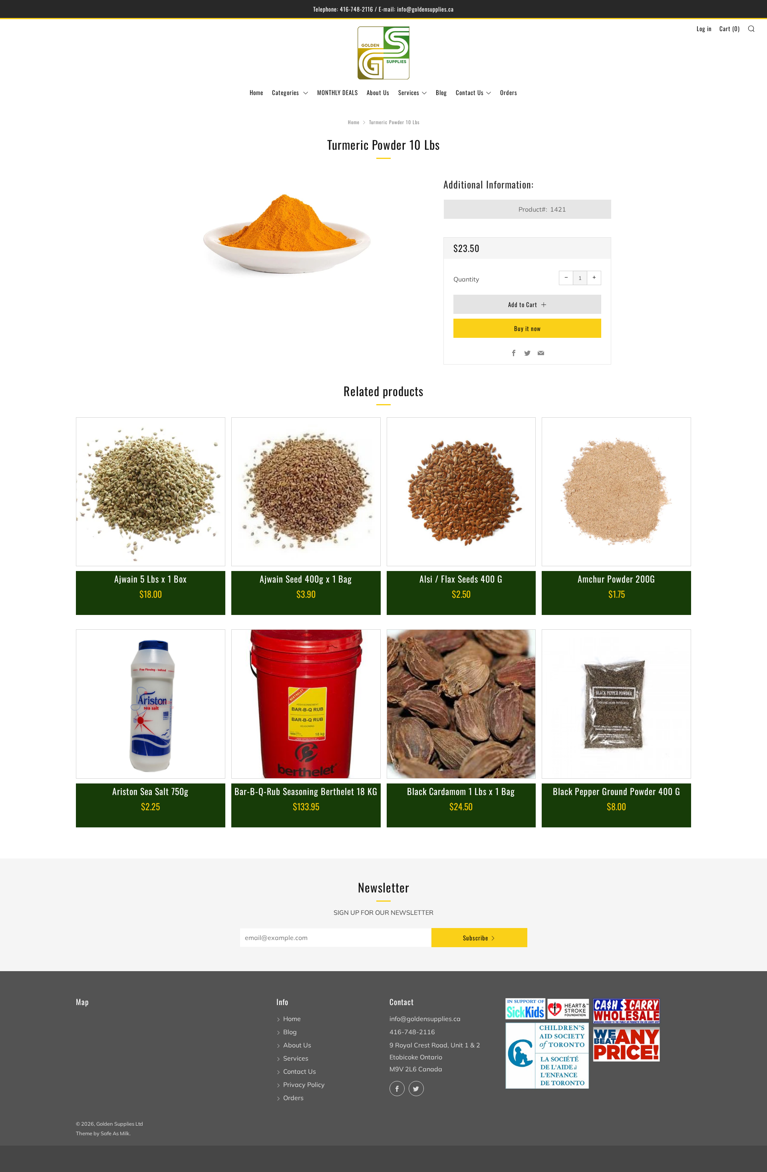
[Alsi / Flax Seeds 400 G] (461, 492)
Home (256, 92)
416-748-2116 (412, 1032)
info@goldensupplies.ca (425, 1019)
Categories (286, 92)
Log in (704, 28)
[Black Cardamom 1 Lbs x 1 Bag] (461, 704)
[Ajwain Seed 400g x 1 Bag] (306, 492)
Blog (441, 92)
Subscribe (475, 937)
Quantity (466, 279)
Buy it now (527, 328)
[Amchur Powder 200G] (616, 492)
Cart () (729, 28)
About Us (378, 92)
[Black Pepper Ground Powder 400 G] (616, 704)
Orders (508, 92)
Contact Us (470, 92)
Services (408, 92)
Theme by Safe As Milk (102, 1133)
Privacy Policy (304, 1085)
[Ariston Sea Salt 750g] (150, 704)
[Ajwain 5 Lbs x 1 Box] (150, 492)
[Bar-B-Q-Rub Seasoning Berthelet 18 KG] (306, 704)
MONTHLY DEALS (337, 92)
